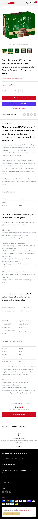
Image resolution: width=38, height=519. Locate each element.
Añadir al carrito (19, 98)
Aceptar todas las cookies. (11, 514)
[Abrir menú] (3, 3)
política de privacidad (24, 510)
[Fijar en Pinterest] (28, 114)
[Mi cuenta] (31, 3)
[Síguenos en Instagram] (6, 492)
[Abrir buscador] (27, 3)
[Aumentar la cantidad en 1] (20, 91)
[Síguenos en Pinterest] (10, 492)
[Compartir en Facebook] (24, 114)
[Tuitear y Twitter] (31, 114)
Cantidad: (5, 91)
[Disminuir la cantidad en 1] (11, 91)
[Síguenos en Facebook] (3, 492)
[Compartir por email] (35, 114)
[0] (34, 3)
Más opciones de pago (19, 108)
